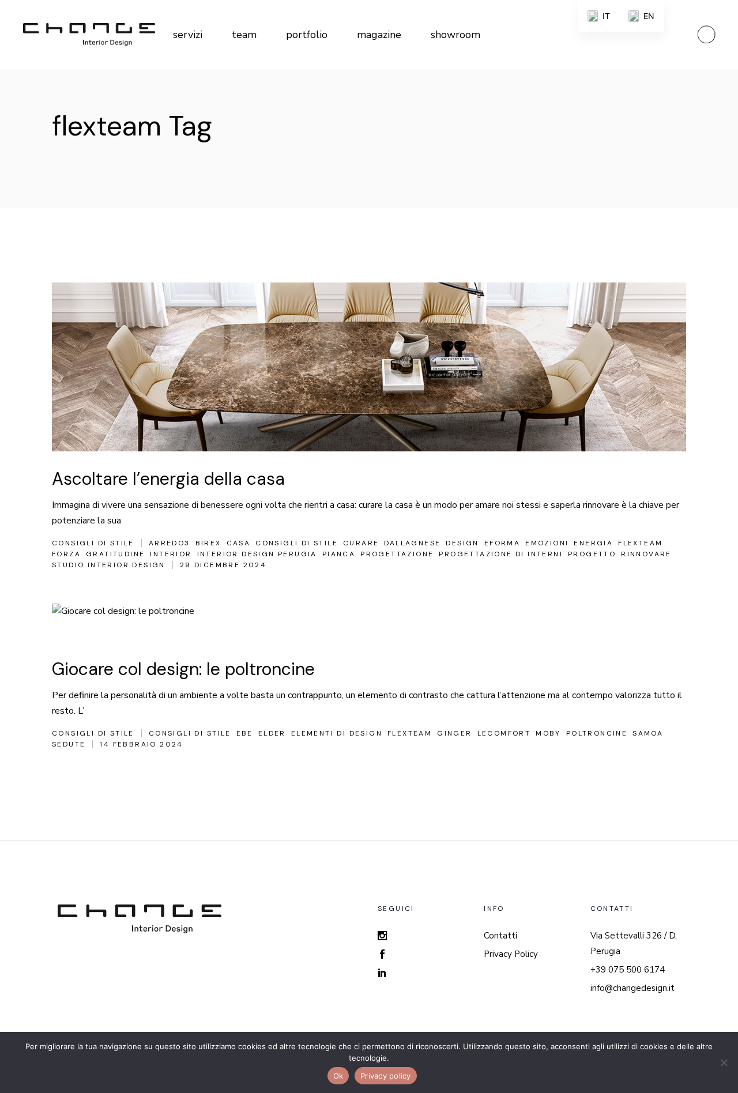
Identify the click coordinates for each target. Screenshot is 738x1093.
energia (593, 543)
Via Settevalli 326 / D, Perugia (633, 943)
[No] (723, 1062)
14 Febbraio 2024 (141, 744)
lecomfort (504, 733)
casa (239, 543)
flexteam (640, 543)
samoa (647, 733)
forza (66, 554)
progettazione (397, 554)
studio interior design (108, 565)
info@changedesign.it (632, 988)
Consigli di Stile (93, 543)
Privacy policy (385, 1075)
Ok (338, 1075)
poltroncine (596, 733)
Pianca (338, 554)
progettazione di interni (501, 554)
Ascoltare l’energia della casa (168, 479)
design (462, 543)
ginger (454, 733)
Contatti (500, 935)
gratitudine (115, 554)
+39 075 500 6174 (627, 969)
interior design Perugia (257, 554)
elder (272, 733)
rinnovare (646, 554)
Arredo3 (169, 543)
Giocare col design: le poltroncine (183, 669)
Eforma (502, 543)
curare (361, 543)
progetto (592, 554)
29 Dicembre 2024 (223, 565)
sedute (68, 744)
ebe (244, 733)
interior (170, 554)
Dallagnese (412, 543)
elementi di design (336, 733)
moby (548, 733)
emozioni (546, 543)
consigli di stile (296, 543)
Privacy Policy (511, 954)
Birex (208, 543)
